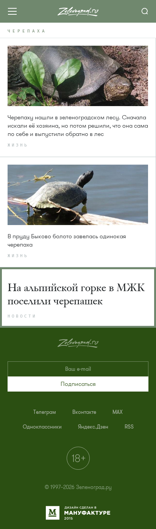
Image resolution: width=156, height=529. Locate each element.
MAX (117, 412)
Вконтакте (84, 412)
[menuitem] (45, 412)
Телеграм (44, 412)
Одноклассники (42, 426)
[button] (78, 384)
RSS (129, 426)
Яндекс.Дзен (93, 426)
